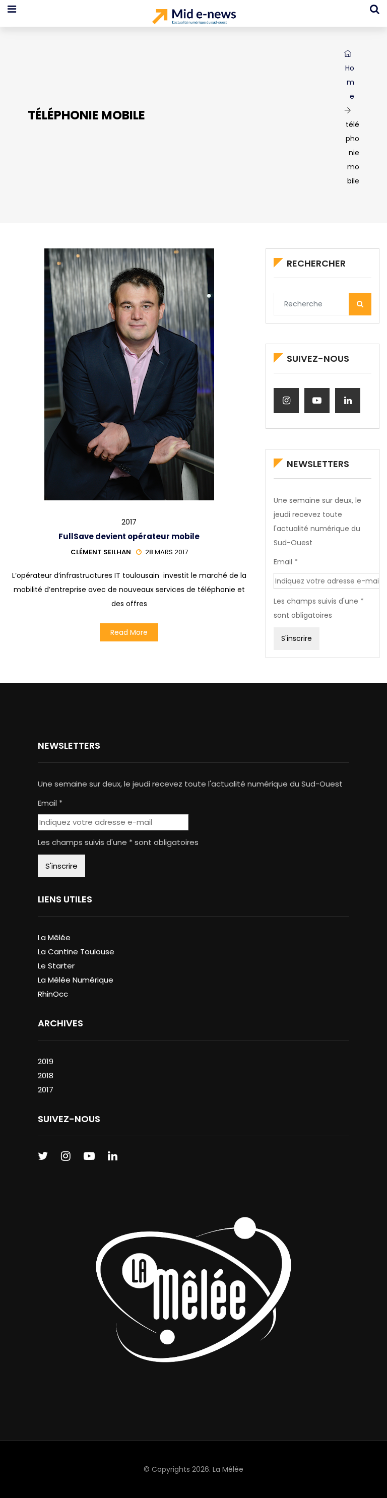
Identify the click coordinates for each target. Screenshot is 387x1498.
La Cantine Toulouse (76, 951)
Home (349, 82)
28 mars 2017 (166, 552)
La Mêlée (54, 937)
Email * (286, 562)
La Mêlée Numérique (75, 979)
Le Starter (56, 965)
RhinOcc (53, 994)
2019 (45, 1061)
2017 (129, 522)
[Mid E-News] (193, 18)
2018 (45, 1075)
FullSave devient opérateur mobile (129, 536)
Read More (129, 632)
